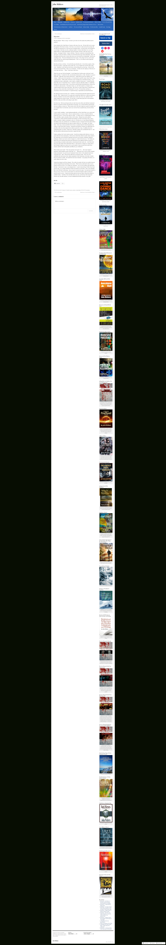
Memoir (64, 190)
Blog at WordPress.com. (109, 941)
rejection (74, 190)
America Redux (100, 24)
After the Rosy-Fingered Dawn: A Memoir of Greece (86, 24)
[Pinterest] (105, 48)
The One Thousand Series (107, 22)
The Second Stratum (58, 33)
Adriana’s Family (86, 27)
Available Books (66, 22)
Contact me (73, 22)
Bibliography (60, 22)
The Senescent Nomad (78, 27)
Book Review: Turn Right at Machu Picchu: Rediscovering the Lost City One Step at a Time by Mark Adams (105, 908)
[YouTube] (102, 51)
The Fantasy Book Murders (88, 22)
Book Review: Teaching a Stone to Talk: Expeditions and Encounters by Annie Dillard (105, 918)
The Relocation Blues (94, 27)
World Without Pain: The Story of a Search (68, 24)
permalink (88, 190)
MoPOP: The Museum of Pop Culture (106, 923)
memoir (71, 190)
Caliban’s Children (98, 22)
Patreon (55, 29)
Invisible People (102, 27)
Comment (91, 210)
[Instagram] (108, 48)
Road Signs (108, 27)
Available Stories (79, 22)
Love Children (56, 24)
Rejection (56, 37)
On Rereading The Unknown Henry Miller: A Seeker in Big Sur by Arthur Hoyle (105, 925)
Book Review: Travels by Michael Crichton (87, 33)
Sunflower (71, 27)
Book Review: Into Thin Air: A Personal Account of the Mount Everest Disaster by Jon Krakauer (105, 902)
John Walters (58, 4)
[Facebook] (102, 48)
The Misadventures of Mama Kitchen (60, 27)
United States (78, 190)
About (55, 22)
